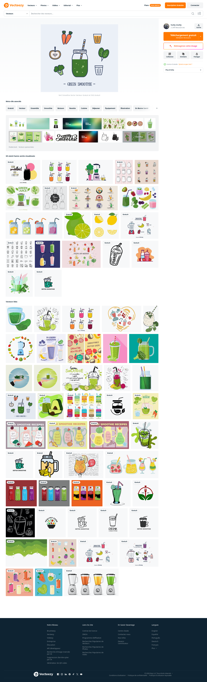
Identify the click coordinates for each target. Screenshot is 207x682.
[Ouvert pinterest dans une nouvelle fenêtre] (70, 674)
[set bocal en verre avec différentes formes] (55, 198)
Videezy (50, 638)
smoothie (48, 108)
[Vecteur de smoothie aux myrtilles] (139, 553)
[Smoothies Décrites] (146, 172)
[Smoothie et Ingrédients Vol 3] (81, 254)
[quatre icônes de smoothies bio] (47, 254)
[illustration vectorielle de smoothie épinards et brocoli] (150, 319)
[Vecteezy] (14, 5)
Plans (146, 5)
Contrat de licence (89, 631)
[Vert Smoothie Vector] (21, 406)
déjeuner (96, 108)
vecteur (22, 108)
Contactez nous (124, 634)
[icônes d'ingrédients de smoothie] (62, 553)
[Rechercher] (192, 13)
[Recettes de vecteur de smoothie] (84, 406)
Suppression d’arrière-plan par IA (58, 658)
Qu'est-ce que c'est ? (185, 64)
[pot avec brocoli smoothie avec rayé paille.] (143, 348)
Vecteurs (31, 5)
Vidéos (55, 5)
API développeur (53, 648)
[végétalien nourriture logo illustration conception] (145, 493)
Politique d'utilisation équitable (160, 675)
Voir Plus (139, 137)
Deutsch (155, 641)
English (155, 631)
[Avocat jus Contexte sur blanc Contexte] (26, 553)
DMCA (84, 634)
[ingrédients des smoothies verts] (145, 406)
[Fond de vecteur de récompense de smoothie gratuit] (26, 435)
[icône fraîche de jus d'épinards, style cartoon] (19, 319)
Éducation (51, 645)
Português (156, 638)
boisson (61, 108)
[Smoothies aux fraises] (145, 254)
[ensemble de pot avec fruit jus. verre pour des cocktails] (34, 225)
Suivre (198, 27)
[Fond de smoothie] (23, 172)
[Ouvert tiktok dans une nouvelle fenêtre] (73, 674)
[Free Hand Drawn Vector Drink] (83, 464)
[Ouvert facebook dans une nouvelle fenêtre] (58, 674)
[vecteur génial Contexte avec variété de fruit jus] (21, 493)
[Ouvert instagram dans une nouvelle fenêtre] (62, 674)
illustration (125, 108)
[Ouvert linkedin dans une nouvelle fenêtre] (66, 674)
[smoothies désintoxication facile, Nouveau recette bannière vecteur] (84, 348)
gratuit (11, 108)
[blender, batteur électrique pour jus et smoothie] (91, 582)
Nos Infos (122, 638)
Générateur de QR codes (57, 663)
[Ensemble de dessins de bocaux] (124, 172)
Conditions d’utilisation (117, 675)
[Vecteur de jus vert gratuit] (96, 172)
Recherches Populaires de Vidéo (92, 653)
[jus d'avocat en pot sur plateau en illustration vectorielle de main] (47, 378)
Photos (44, 5)
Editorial (67, 5)
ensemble (35, 108)
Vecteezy (50, 634)
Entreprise (51, 641)
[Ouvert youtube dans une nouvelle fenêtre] (81, 674)
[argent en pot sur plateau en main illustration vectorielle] (19, 378)
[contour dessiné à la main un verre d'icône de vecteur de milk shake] (116, 254)
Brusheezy (51, 631)
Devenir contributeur (123, 642)
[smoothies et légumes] (48, 582)
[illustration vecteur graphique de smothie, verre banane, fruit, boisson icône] (48, 464)
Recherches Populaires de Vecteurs (92, 642)
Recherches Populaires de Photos (92, 648)
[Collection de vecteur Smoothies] (59, 172)
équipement (110, 108)
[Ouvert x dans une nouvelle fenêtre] (77, 674)
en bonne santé (141, 108)
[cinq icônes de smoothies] (19, 582)
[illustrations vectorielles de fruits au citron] (77, 225)
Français (155, 645)
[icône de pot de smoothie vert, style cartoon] (145, 378)
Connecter (195, 5)
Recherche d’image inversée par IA (58, 653)
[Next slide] (155, 108)
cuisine (84, 108)
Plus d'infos (170, 70)
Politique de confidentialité (137, 675)
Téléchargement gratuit (183, 36)
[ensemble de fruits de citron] (105, 225)
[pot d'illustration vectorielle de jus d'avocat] (51, 406)
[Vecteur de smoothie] (139, 225)
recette (72, 108)
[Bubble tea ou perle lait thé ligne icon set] (19, 254)
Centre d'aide (123, 631)
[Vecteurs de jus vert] (23, 198)
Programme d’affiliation (91, 638)
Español (155, 634)
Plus (78, 5)
